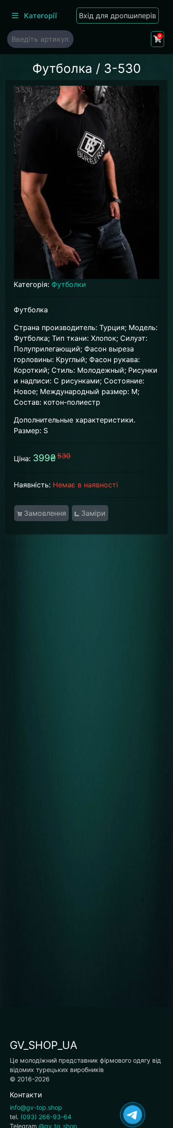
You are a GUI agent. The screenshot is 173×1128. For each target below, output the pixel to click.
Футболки (68, 284)
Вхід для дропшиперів (117, 15)
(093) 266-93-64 (45, 1116)
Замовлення (44, 513)
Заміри (92, 513)
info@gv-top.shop (36, 1107)
